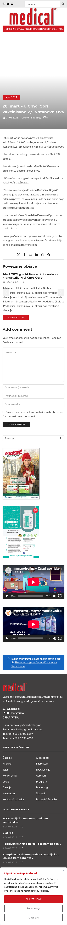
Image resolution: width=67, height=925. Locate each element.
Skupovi (40, 793)
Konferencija (10, 775)
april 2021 (11, 97)
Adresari (41, 775)
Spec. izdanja (43, 769)
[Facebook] (8, 4)
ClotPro (8, 832)
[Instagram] (4, 4)
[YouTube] (12, 4)
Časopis (7, 757)
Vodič (6, 781)
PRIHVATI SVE (33, 899)
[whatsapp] (43, 255)
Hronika (7, 763)
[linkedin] (37, 255)
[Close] (63, 870)
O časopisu (42, 757)
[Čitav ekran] (60, 596)
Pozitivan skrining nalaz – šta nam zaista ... (32, 843)
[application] (33, 582)
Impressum (42, 763)
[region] (33, 896)
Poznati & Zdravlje (46, 799)
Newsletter (9, 793)
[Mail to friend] (30, 255)
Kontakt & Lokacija (13, 799)
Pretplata (41, 781)
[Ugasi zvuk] (54, 596)
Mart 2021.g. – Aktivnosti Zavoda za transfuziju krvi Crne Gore (31, 275)
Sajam (6, 769)
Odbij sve (34, 917)
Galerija (7, 787)
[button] (4, 29)
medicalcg (36, 117)
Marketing (42, 787)
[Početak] (7, 596)
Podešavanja (33, 908)
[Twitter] (19, 255)
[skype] (48, 255)
